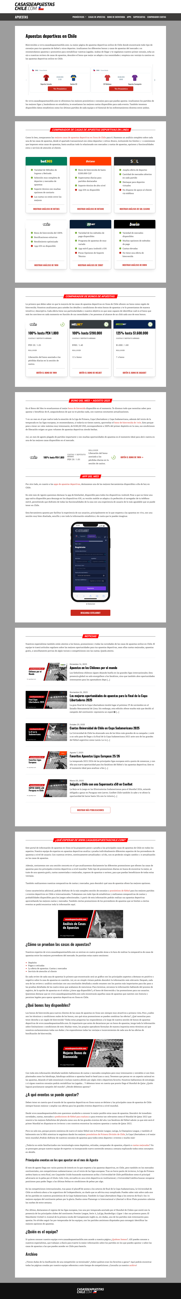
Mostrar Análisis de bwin (134, 265)
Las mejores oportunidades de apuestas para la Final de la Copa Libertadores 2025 (108, 697)
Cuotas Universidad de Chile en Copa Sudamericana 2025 (105, 728)
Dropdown (85, 17)
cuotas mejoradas (141, 1145)
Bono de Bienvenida (116, 17)
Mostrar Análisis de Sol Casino (135, 208)
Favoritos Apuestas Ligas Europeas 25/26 (95, 756)
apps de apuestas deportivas (67, 484)
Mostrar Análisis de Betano (90, 208)
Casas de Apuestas (96, 17)
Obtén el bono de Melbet (90, 372)
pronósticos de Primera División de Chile (105, 1134)
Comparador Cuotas (156, 17)
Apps (129, 17)
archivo (132, 1265)
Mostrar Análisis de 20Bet (90, 265)
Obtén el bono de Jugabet (134, 372)
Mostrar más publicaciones (90, 810)
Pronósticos (78, 17)
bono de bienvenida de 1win (127, 422)
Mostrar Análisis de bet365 (46, 208)
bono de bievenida (77, 408)
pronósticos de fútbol (120, 890)
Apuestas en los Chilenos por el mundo (93, 667)
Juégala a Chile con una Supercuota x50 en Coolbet (101, 784)
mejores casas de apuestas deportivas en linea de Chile (80, 137)
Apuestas (21, 17)
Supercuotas (139, 17)
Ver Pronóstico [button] (60, 88)
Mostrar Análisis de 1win (46, 265)
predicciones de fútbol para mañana (72, 1116)
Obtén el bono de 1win (46, 372)
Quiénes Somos (119, 1239)
